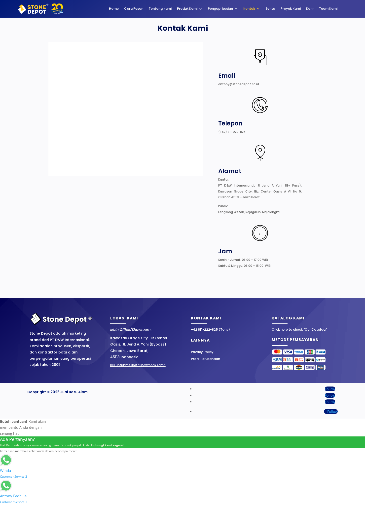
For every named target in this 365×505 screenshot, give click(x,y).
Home (114, 9)
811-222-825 (237, 132)
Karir (310, 9)
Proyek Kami (291, 9)
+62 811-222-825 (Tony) (210, 329)
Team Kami (328, 9)
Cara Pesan (133, 9)
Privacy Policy (202, 352)
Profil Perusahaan (205, 358)
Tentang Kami (160, 9)
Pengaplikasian (220, 9)
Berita (270, 9)
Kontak (249, 9)
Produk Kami (187, 9)
